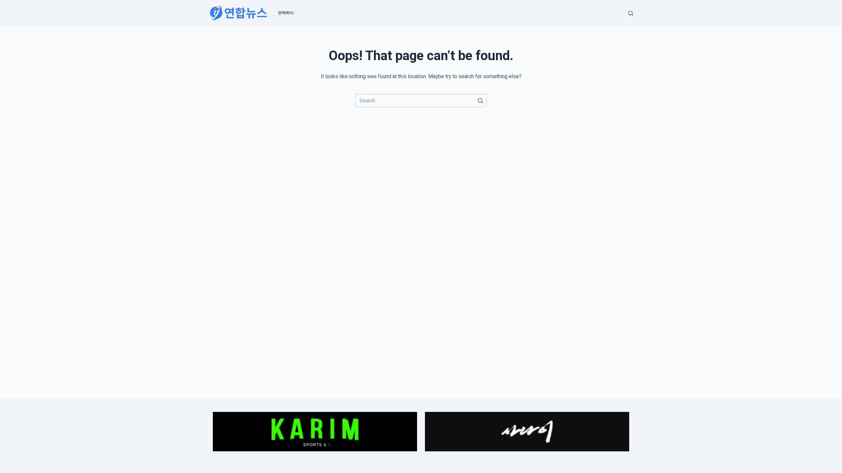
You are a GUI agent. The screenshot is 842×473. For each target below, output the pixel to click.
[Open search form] (630, 13)
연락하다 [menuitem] (286, 13)
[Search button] (480, 100)
